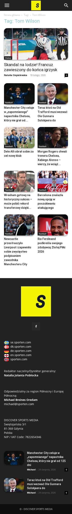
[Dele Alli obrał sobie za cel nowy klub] (19, 137)
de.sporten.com (20, 351)
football (9, 102)
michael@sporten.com (19, 404)
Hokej (8, 57)
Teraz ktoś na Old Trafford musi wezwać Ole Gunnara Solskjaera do (45, 484)
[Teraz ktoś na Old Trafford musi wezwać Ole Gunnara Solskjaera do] (53, 93)
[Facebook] (36, 327)
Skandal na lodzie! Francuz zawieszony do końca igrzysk (30, 67)
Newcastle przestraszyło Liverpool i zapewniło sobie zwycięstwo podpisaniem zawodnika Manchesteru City (17, 251)
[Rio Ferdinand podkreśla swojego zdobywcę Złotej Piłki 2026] (53, 224)
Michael (31, 469)
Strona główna (12, 15)
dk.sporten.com (20, 346)
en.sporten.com (20, 355)
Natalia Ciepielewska (15, 75)
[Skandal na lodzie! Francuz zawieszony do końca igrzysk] (36, 44)
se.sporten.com (20, 342)
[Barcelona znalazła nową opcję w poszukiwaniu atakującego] (53, 181)
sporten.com (18, 359)
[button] (6, 5)
